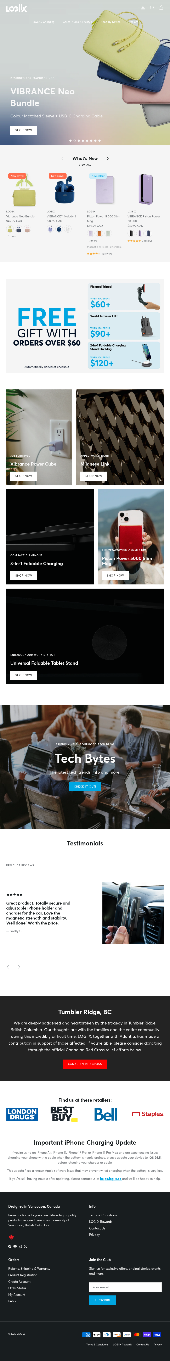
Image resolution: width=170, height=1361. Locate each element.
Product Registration (23, 1275)
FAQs (12, 1301)
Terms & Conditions (103, 1215)
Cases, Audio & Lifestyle (77, 21)
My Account (16, 1295)
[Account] (142, 7)
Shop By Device (110, 21)
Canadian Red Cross (85, 1064)
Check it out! (85, 786)
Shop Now (23, 130)
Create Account (19, 1282)
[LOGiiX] (16, 8)
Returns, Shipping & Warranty (29, 1269)
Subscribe (103, 1300)
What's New (85, 158)
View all (85, 164)
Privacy (94, 1235)
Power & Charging (43, 21)
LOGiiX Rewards (100, 1222)
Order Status (17, 1288)
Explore (133, 21)
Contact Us (97, 1228)
